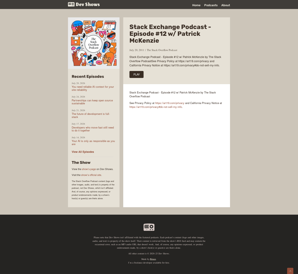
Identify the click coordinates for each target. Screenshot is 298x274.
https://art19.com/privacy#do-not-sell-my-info (155, 107)
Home (196, 5)
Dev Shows (88, 4)
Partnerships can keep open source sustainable (92, 102)
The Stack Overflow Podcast (162, 50)
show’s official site (91, 175)
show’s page (89, 169)
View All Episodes (83, 152)
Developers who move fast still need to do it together (93, 129)
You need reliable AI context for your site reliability (93, 88)
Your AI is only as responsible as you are (93, 142)
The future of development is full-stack (91, 115)
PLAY (136, 74)
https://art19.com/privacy (169, 103)
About (225, 5)
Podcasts (211, 5)
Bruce (153, 259)
